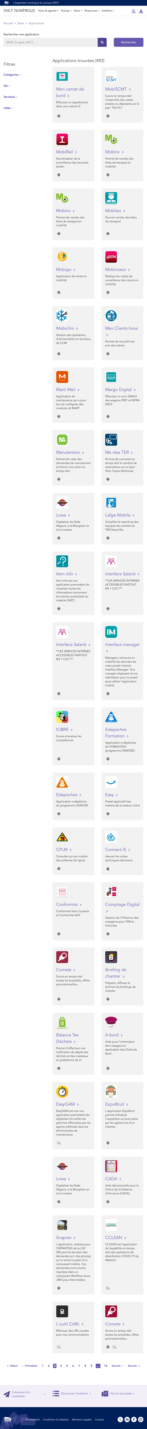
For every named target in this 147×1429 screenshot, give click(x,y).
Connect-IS (116, 849)
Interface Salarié (121, 574)
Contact (99, 1419)
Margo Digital (119, 389)
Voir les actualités (121, 1393)
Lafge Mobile (118, 515)
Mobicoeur (116, 269)
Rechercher (128, 42)
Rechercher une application (21, 34)
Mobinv (113, 152)
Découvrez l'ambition (74, 1393)
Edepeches (67, 794)
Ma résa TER (117, 452)
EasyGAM (66, 1104)
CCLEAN (114, 1237)
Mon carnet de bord (70, 92)
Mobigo (64, 269)
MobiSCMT (116, 89)
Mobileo (113, 210)
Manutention (68, 452)
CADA (111, 1178)
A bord (112, 1035)
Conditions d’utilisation (56, 1419)
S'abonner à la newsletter (21, 1394)
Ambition (107, 10)
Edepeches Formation (115, 733)
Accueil (8, 23)
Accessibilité (33, 1419)
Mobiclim (65, 328)
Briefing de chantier (115, 973)
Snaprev (64, 1237)
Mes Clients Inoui (121, 328)
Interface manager (122, 644)
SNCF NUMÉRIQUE (19, 10)
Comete (64, 969)
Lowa (61, 515)
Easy (110, 794)
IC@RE (63, 729)
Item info (65, 574)
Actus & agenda (47, 10)
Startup (65, 10)
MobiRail (65, 152)
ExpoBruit (115, 1104)
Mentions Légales (82, 1419)
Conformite (67, 904)
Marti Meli (66, 389)
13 (105, 1366)
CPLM (62, 849)
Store (77, 10)
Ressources (90, 10)
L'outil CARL (68, 1324)
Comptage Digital (122, 904)
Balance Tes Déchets (67, 1038)
